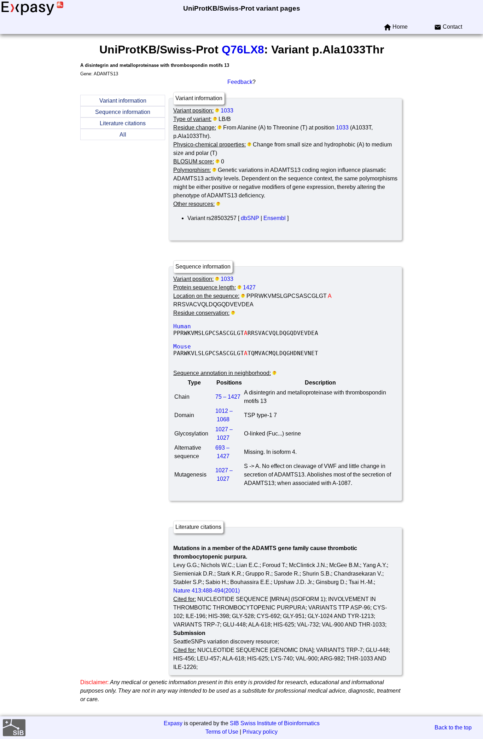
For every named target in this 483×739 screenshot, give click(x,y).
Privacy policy (260, 732)
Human (226, 326)
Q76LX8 (243, 49)
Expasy (173, 723)
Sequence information (122, 112)
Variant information (122, 101)
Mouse (226, 346)
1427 (249, 287)
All (123, 135)
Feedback (239, 82)
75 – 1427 (227, 397)
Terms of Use (221, 732)
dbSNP (250, 218)
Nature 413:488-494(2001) (206, 591)
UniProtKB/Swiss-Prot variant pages (241, 8)
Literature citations (123, 123)
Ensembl (274, 218)
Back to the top (453, 727)
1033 (227, 111)
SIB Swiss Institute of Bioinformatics (275, 723)
